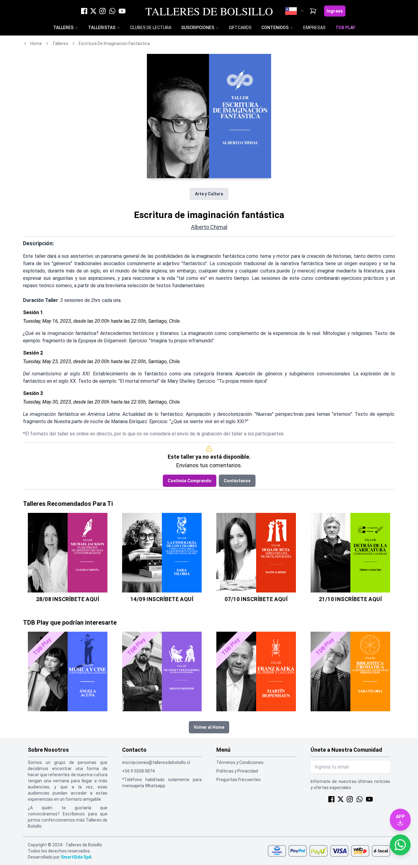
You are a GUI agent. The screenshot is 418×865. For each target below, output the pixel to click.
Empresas (314, 27)
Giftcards (240, 27)
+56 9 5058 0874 (138, 771)
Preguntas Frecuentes (238, 779)
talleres (60, 43)
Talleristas (101, 27)
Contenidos (275, 27)
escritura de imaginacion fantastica (114, 43)
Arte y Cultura (209, 193)
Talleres (63, 27)
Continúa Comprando (189, 480)
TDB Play (345, 27)
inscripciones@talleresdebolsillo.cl (156, 762)
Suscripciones (197, 27)
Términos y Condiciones (239, 762)
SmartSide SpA (76, 857)
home (36, 43)
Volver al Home (209, 727)
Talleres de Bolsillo (209, 11)
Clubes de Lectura (150, 27)
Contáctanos (237, 480)
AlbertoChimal (209, 227)
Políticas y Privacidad (237, 771)
